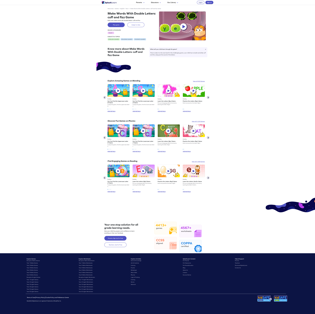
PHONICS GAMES (140, 39)
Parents (139, 2)
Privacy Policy (40, 297)
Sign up (209, 2)
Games (117, 8)
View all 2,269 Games (198, 161)
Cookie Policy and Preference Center (57, 297)
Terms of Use (31, 297)
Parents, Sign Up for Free (115, 238)
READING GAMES (126, 39)
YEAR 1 (110, 33)
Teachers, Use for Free (115, 245)
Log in (200, 2)
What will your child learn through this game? (163, 49)
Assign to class (135, 25)
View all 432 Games (199, 81)
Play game (116, 25)
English (122, 8)
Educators (155, 2)
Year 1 (127, 8)
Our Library (171, 2)
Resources (110, 8)
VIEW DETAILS (111, 111)
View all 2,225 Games (198, 121)
